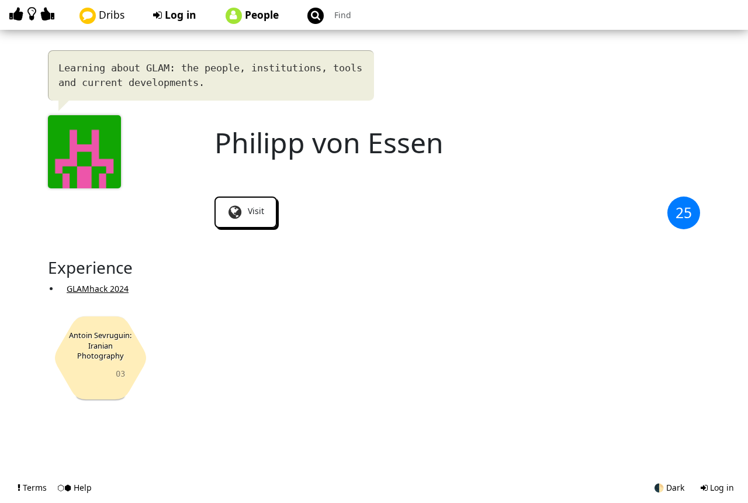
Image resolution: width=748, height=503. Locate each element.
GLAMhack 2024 (98, 288)
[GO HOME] (33, 13)
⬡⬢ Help (74, 487)
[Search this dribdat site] (310, 15)
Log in (179, 15)
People (260, 15)
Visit (254, 210)
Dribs (110, 15)
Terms (34, 487)
